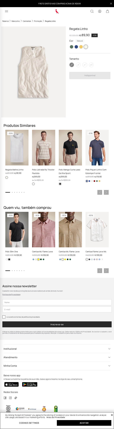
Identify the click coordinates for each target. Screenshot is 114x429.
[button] (33, 71)
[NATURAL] (86, 47)
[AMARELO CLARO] (87, 259)
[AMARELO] (81, 47)
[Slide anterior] (99, 192)
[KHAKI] (97, 259)
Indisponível (89, 75)
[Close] (112, 415)
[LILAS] (94, 259)
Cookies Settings (29, 422)
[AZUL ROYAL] (89, 181)
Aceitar (84, 422)
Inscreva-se (57, 324)
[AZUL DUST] (41, 259)
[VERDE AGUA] (92, 259)
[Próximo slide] (106, 192)
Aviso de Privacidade (55, 417)
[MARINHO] (76, 47)
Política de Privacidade (11, 294)
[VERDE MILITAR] (43, 259)
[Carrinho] (107, 11)
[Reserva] (57, 11)
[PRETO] (60, 184)
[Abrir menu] (7, 11)
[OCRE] (36, 259)
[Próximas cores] (102, 259)
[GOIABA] (38, 259)
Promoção (38, 21)
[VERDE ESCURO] (71, 47)
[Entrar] (100, 11)
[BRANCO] (33, 184)
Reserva (5, 21)
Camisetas (27, 21)
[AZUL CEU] (33, 259)
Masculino (16, 21)
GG (91, 65)
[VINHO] (94, 181)
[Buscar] (92, 11)
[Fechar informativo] (111, 3)
